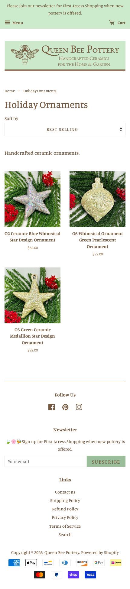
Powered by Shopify (100, 552)
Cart (121, 22)
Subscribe (106, 461)
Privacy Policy (65, 517)
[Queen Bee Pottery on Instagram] (79, 408)
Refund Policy (65, 508)
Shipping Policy (65, 500)
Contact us (65, 491)
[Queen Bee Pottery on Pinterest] (65, 408)
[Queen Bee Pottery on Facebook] (51, 408)
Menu (17, 22)
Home (10, 91)
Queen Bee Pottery (61, 552)
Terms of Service (65, 526)
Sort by (11, 118)
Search (65, 534)
